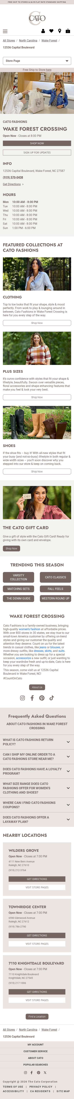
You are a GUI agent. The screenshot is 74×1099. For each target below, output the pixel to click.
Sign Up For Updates (37, 152)
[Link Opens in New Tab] (27, 1072)
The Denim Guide (18, 598)
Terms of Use (13, 1086)
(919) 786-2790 (17, 926)
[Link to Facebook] (32, 698)
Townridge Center (27, 907)
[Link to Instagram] (22, 698)
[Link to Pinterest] (42, 698)
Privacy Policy (41, 1086)
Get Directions (12, 184)
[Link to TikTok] (51, 698)
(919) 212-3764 (17, 870)
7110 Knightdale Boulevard (36, 963)
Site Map (63, 1091)
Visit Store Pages (37, 887)
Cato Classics (55, 577)
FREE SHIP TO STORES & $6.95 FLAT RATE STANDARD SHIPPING (37, 2)
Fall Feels (55, 589)
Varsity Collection (18, 577)
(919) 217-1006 (17, 983)
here (48, 70)
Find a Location (37, 1016)
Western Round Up (55, 598)
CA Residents (40, 1091)
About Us (37, 687)
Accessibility (13, 1091)
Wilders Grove (24, 850)
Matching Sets (19, 589)
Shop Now (37, 143)
